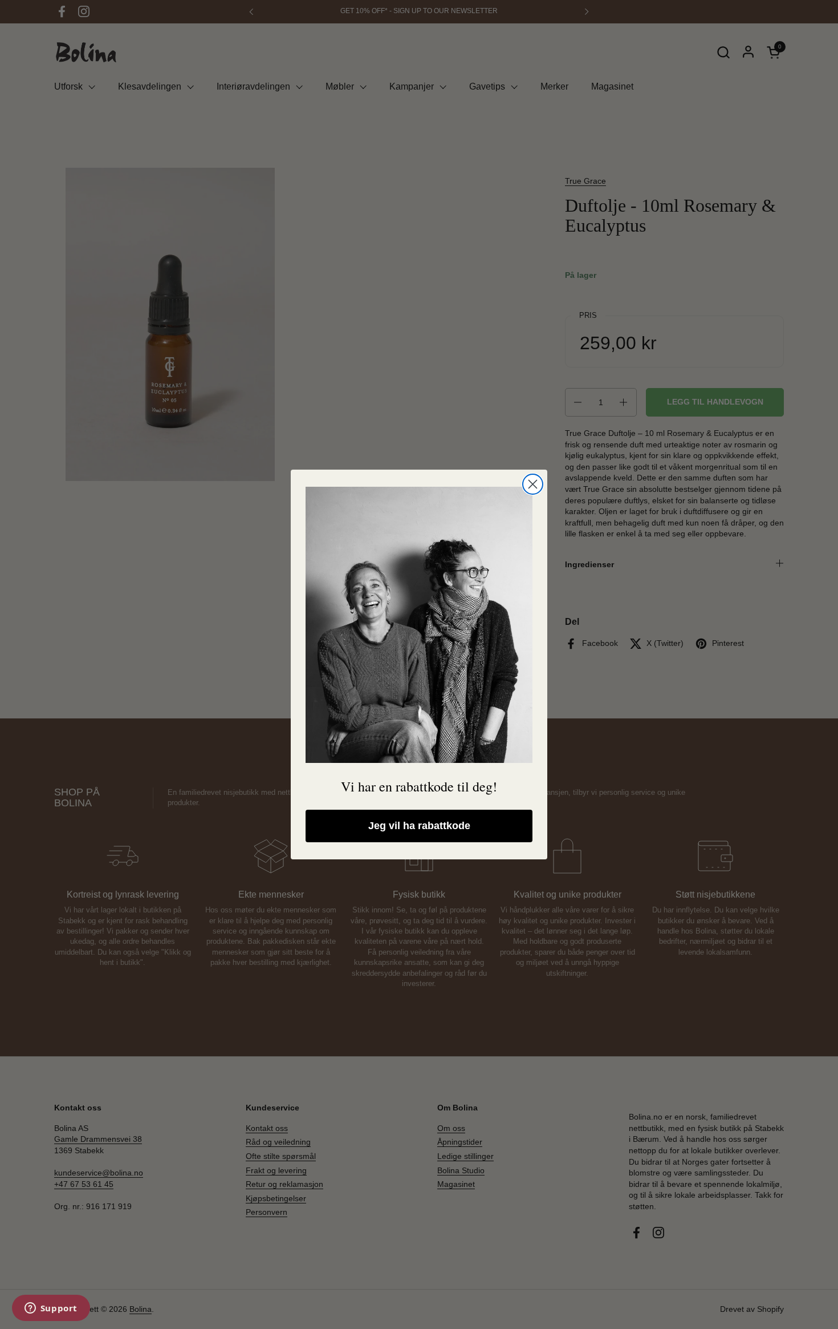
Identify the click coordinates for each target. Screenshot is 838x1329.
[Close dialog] (533, 484)
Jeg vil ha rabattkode (419, 825)
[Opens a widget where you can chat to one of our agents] (50, 1309)
